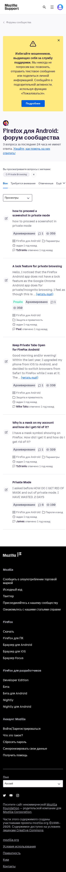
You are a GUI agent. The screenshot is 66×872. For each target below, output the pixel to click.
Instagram (17, 795)
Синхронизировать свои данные (25, 748)
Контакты (9, 866)
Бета (6, 687)
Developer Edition (16, 680)
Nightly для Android (17, 706)
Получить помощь (15, 755)
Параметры (53, 241)
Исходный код (12, 589)
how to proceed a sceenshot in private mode (31, 213)
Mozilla (12, 555)
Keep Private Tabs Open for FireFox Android (28, 347)
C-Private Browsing (16, 174)
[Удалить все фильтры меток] (33, 174)
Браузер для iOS (14, 651)
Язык (6, 777)
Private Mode (21, 482)
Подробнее (33, 103)
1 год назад (46, 250)
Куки (6, 860)
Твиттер (8, 596)
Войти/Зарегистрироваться (22, 728)
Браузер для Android (17, 645)
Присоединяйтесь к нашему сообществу (30, 603)
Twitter (4, 795)
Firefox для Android (28, 241)
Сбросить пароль (14, 742)
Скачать (8, 631)
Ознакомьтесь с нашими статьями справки (32, 609)
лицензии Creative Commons (23, 830)
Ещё (59, 183)
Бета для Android (15, 693)
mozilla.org (11, 840)
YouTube (11, 795)
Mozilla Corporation (17, 812)
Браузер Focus (13, 658)
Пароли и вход (54, 512)
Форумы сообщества (18, 22)
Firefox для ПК (13, 638)
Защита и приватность (29, 320)
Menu (52, 7)
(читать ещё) (44, 294)
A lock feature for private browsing (37, 266)
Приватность (12, 853)
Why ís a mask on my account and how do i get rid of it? (33, 425)
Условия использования (19, 846)
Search (44, 7)
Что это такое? (13, 735)
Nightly (8, 700)
